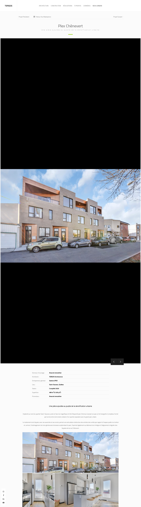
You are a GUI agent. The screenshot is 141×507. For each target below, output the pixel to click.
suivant (117, 17)
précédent (24, 17)
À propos (77, 6)
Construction (56, 6)
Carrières (86, 6)
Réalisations (67, 6)
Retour (43, 17)
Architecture (44, 6)
